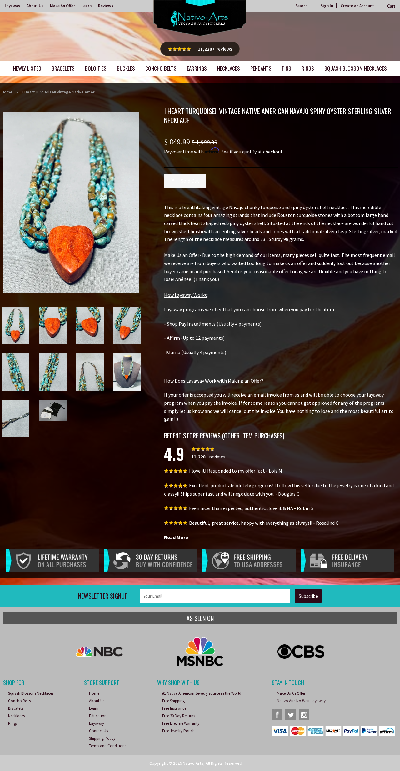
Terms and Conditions (107, 745)
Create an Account (357, 5)
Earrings (197, 68)
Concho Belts (161, 68)
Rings (308, 68)
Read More (176, 537)
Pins (286, 68)
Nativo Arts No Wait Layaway (301, 700)
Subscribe (308, 596)
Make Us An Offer (291, 693)
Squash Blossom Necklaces (355, 68)
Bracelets (63, 68)
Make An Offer (62, 5)
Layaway (12, 5)
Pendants (261, 68)
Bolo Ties (96, 68)
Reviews (105, 5)
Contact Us (98, 730)
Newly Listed (27, 68)
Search (301, 5)
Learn (87, 5)
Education (98, 715)
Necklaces (228, 68)
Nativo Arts (193, 763)
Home (7, 92)
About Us (35, 5)
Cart (391, 5)
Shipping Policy (102, 738)
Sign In (327, 5)
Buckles (126, 68)
